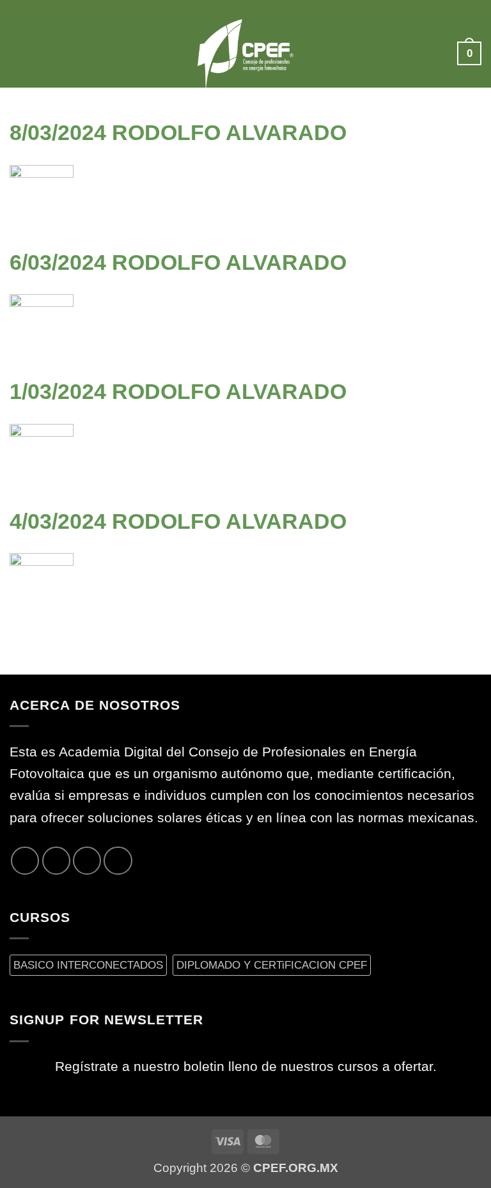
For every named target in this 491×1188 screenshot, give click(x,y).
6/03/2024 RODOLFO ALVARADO (178, 262)
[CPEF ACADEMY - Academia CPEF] (245, 53)
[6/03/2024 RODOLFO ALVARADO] (42, 325)
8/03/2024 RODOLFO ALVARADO (178, 132)
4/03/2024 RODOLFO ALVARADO (178, 521)
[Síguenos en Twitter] (56, 861)
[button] (20, 53)
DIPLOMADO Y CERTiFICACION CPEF (271, 964)
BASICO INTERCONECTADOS (88, 964)
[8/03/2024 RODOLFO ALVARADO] (42, 195)
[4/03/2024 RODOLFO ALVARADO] (42, 584)
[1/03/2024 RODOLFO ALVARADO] (42, 454)
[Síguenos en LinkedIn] (118, 861)
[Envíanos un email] (87, 861)
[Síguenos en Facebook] (25, 861)
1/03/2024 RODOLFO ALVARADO (178, 391)
